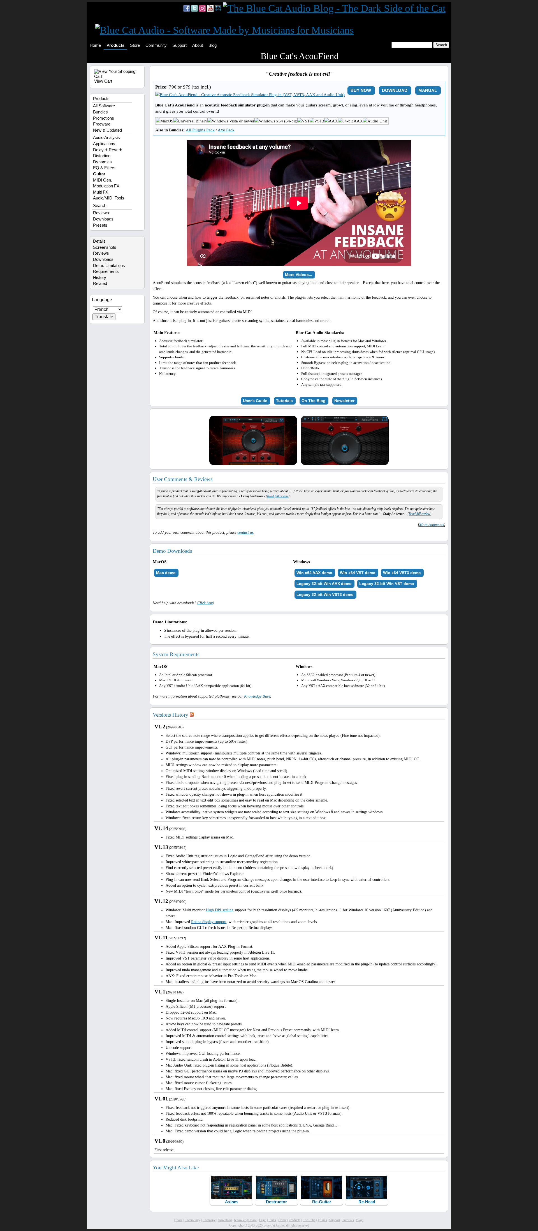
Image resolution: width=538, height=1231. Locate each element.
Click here (205, 603)
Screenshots (104, 247)
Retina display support (208, 922)
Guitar (99, 174)
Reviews (101, 213)
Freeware (101, 124)
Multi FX (100, 192)
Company (209, 1220)
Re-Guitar (321, 1201)
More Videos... (298, 274)
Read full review (277, 496)
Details (99, 241)
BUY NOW (360, 90)
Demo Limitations (109, 265)
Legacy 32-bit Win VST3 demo (325, 594)
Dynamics (102, 162)
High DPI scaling (219, 910)
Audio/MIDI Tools (108, 198)
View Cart (103, 81)
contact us (245, 532)
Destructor (276, 1201)
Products (115, 45)
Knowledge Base (257, 696)
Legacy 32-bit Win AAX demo (324, 583)
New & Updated (107, 130)
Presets (100, 225)
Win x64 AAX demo (314, 572)
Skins (323, 1220)
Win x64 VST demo (357, 572)
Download (225, 1220)
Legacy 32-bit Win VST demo (386, 583)
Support (179, 45)
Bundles (100, 112)
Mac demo (166, 572)
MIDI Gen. (102, 180)
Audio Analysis (106, 137)
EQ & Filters (104, 168)
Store (135, 45)
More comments (431, 525)
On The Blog (314, 400)
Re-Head (366, 1201)
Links (272, 1220)
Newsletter (344, 400)
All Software (104, 106)
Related (100, 283)
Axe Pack (226, 130)
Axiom (231, 1201)
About (197, 45)
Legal (262, 1220)
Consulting (310, 1220)
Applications (104, 143)
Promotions (103, 118)
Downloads (103, 219)
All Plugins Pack (200, 130)
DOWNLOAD (395, 90)
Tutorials (284, 400)
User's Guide (255, 400)
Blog (212, 45)
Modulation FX (106, 186)
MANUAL (427, 90)
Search (99, 205)
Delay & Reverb (107, 150)
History (99, 277)
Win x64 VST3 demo (402, 572)
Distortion (101, 156)
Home (95, 45)
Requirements (106, 271)
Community (156, 45)
